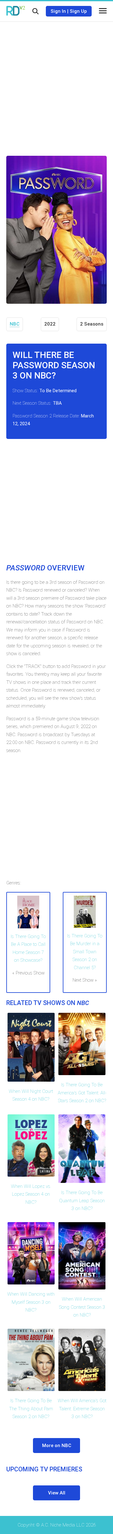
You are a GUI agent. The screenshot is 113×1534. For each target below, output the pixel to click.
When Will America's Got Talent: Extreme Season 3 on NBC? (82, 1408)
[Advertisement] (56, 84)
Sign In (58, 11)
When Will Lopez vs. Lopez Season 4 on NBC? (31, 1194)
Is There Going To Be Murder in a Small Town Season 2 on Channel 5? (84, 951)
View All (56, 1493)
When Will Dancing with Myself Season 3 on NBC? (31, 1302)
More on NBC (56, 1445)
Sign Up (78, 11)
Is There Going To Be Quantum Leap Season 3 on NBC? (82, 1200)
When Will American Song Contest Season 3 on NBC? (82, 1307)
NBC (14, 324)
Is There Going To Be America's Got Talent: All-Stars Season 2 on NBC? (82, 1092)
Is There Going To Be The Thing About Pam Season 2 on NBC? (31, 1408)
